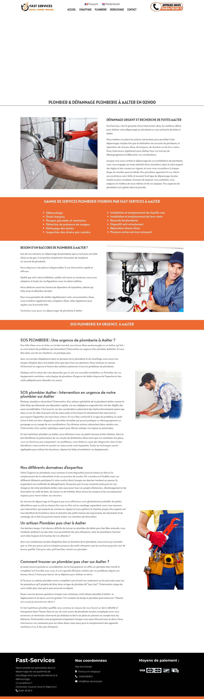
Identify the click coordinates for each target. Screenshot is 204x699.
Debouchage (117, 9)
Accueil (72, 9)
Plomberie (101, 9)
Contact (131, 9)
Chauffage (85, 9)
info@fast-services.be (89, 681)
